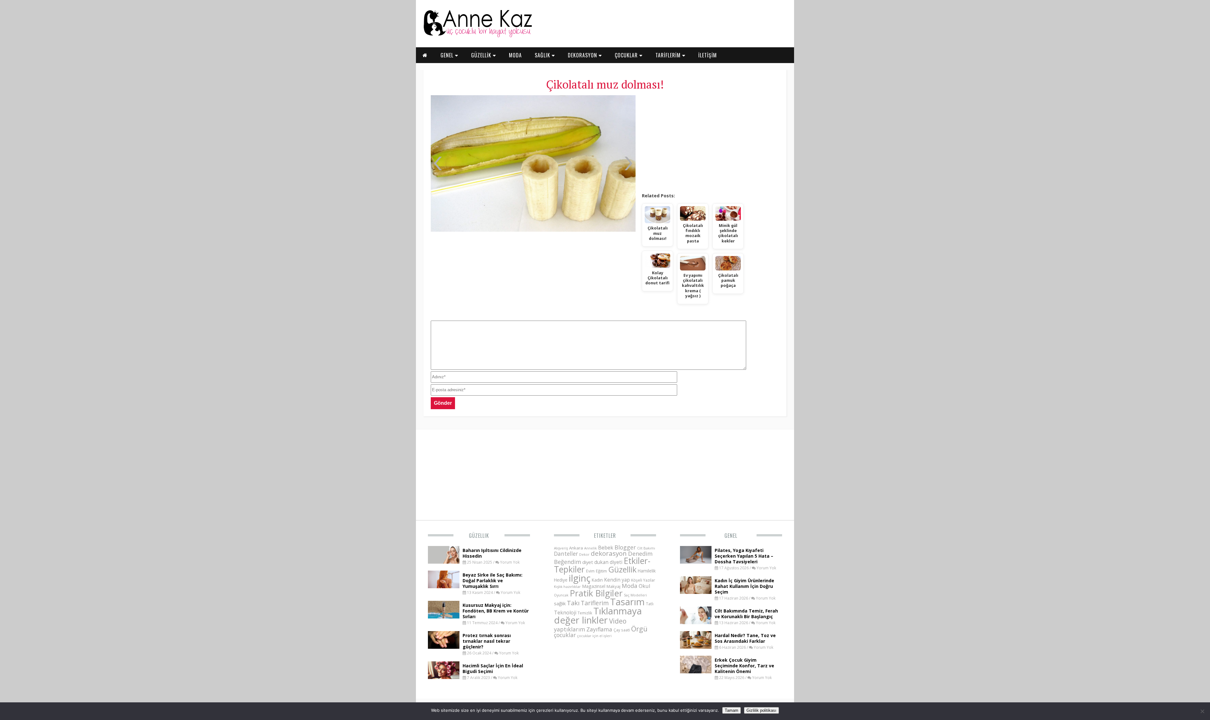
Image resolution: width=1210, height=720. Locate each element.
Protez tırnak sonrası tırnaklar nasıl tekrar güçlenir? (487, 641)
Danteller (566, 553)
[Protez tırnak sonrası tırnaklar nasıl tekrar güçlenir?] (443, 646)
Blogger (625, 547)
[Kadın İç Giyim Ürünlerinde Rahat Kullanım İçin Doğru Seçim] (696, 592)
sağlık (560, 603)
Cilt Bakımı (646, 548)
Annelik (590, 548)
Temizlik (585, 613)
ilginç (580, 578)
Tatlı (650, 603)
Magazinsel (593, 586)
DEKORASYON (583, 55)
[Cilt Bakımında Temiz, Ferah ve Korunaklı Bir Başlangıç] (696, 622)
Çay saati (622, 629)
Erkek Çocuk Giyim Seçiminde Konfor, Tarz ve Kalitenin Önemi (744, 665)
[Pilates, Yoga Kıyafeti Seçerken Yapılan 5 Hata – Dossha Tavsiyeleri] (696, 561)
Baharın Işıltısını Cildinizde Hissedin (492, 553)
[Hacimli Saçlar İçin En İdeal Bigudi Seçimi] (443, 677)
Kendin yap (617, 579)
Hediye (561, 580)
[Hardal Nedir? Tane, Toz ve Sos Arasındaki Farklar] (696, 646)
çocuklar (565, 635)
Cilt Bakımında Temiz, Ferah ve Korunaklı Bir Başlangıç (746, 613)
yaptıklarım (569, 629)
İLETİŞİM (707, 55)
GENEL (448, 55)
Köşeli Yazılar (643, 580)
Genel (730, 535)
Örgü (639, 628)
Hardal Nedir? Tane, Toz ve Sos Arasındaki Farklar (745, 638)
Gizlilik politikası (761, 710)
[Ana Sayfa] (477, 35)
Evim (590, 571)
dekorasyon (609, 553)
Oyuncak (561, 595)
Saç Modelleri (635, 595)
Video (617, 621)
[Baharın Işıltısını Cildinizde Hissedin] (443, 561)
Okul (644, 585)
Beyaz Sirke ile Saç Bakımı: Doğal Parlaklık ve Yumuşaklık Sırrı (492, 580)
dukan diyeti (608, 562)
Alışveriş (561, 548)
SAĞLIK (543, 55)
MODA (515, 55)
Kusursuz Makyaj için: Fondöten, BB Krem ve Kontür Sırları (496, 610)
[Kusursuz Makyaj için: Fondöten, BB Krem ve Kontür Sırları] (443, 616)
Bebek (605, 547)
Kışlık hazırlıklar (567, 586)
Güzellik (479, 535)
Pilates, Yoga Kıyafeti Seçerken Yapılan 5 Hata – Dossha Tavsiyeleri (744, 556)
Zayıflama (599, 629)
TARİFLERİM (668, 55)
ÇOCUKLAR (627, 55)
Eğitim (601, 571)
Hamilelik (647, 571)
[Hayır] (1202, 711)
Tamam (731, 710)
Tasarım (627, 601)
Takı (573, 602)
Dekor (584, 554)
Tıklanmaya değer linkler (598, 615)
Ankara (576, 548)
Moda (629, 585)
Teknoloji (565, 612)
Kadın (597, 580)
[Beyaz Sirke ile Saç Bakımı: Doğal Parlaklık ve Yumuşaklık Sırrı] (443, 586)
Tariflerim (595, 603)
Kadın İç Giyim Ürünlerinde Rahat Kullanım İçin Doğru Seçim (744, 586)
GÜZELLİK (482, 55)
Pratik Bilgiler (596, 593)
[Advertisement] (710, 142)
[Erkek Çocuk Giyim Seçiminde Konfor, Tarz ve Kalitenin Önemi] (696, 671)
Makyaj (613, 586)
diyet (587, 562)
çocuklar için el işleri (594, 635)
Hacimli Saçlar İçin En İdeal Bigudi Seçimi (493, 668)
